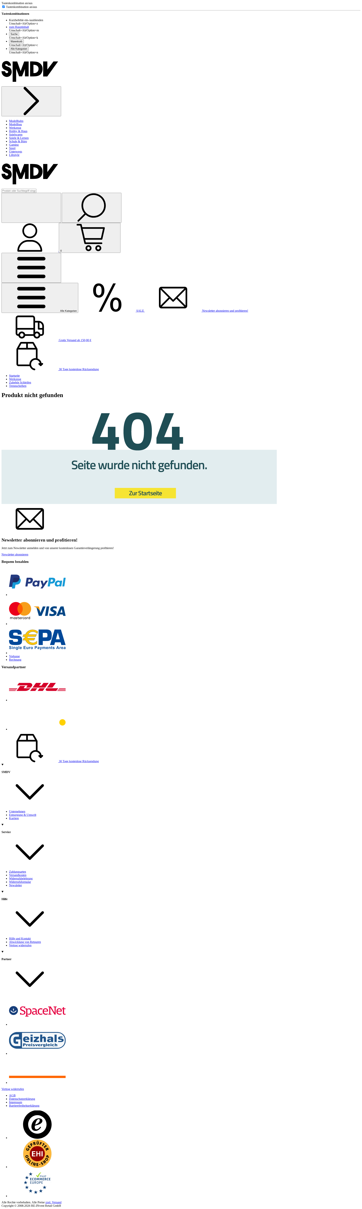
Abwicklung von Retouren (25, 942)
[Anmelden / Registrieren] (30, 250)
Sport (12, 148)
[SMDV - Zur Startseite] (30, 84)
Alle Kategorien (19, 48)
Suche (14, 34)
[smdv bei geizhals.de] (37, 1053)
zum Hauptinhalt (19, 27)
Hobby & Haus (18, 131)
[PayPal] (37, 594)
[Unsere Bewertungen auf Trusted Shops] (37, 1137)
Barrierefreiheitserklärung (24, 1105)
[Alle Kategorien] (31, 268)
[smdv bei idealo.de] (37, 1082)
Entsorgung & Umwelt (22, 814)
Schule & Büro (18, 141)
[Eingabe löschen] (31, 208)
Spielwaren (15, 134)
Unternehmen (17, 811)
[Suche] (91, 208)
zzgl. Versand (53, 1202)
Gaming (14, 144)
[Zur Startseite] (139, 503)
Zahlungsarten (17, 871)
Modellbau (15, 124)
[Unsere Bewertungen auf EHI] (37, 1166)
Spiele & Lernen (19, 138)
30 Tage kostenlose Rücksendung (78, 369)
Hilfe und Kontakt (20, 938)
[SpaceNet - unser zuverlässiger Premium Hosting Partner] (37, 1024)
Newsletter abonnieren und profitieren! (224, 310)
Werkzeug (15, 127)
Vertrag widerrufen (20, 945)
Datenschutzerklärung (22, 1098)
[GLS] (37, 729)
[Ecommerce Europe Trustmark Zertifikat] (37, 1195)
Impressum (15, 1102)
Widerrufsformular (20, 881)
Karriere (14, 818)
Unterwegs (15, 151)
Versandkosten (17, 875)
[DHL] (37, 700)
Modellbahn (16, 121)
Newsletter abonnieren (15, 554)
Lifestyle (14, 155)
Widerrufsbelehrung (21, 878)
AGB (12, 1095)
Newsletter (15, 885)
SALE (140, 310)
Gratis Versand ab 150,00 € (74, 340)
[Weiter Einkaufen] (31, 101)
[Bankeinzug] (37, 652)
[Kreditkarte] (37, 623)
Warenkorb (16, 41)
